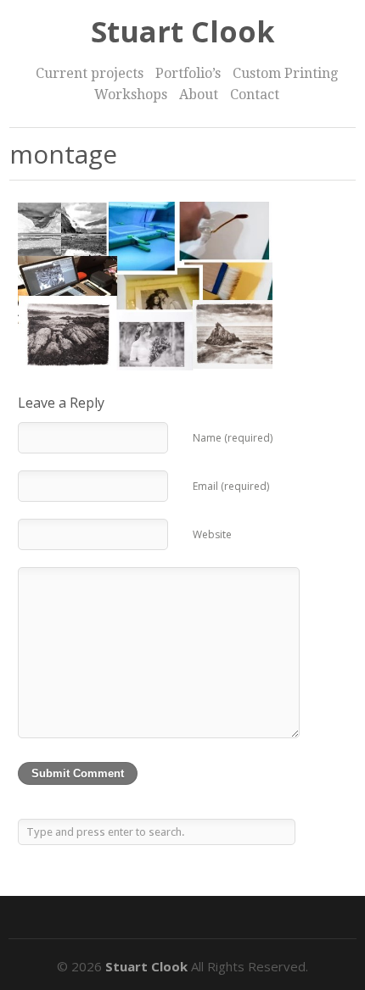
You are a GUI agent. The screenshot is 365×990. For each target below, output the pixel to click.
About (198, 94)
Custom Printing (285, 73)
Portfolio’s (188, 73)
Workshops (130, 94)
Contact (254, 94)
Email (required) (231, 486)
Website (212, 534)
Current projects (89, 73)
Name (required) (232, 438)
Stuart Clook (183, 31)
